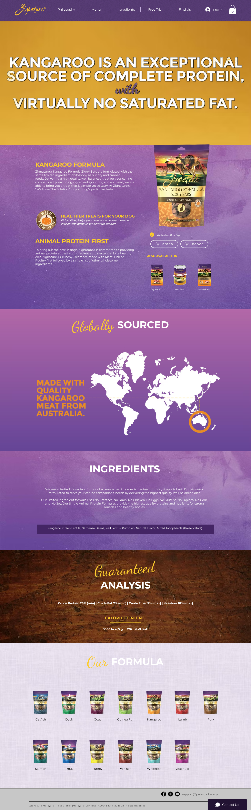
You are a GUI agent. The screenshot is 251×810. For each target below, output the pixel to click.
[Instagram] (170, 794)
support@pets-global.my (200, 794)
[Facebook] (163, 794)
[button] (232, 9)
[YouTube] (177, 794)
